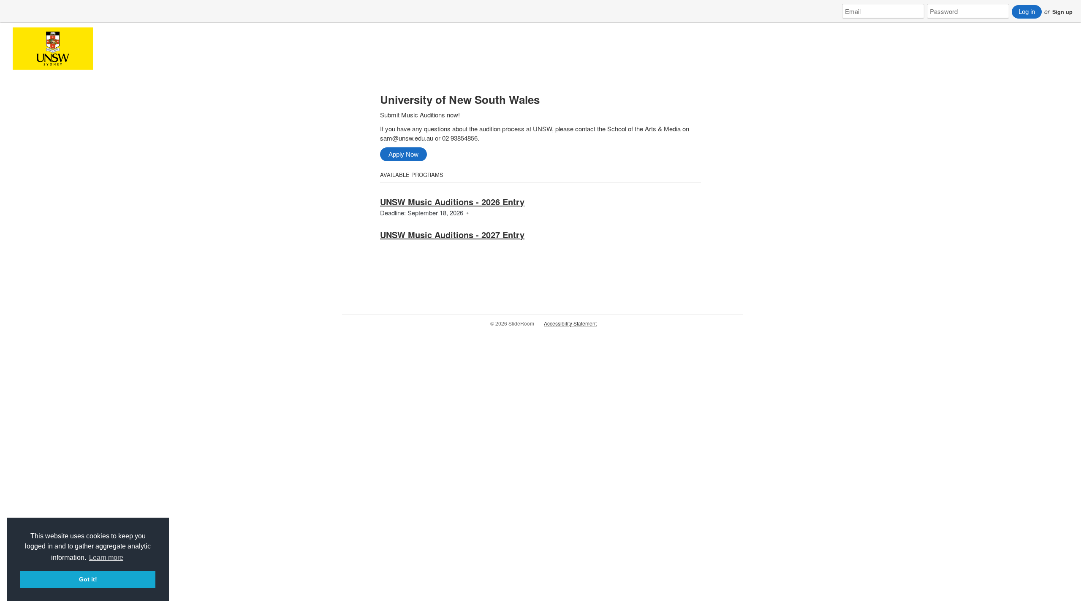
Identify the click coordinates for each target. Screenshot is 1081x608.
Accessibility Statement (570, 323)
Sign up (1062, 12)
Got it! (88, 579)
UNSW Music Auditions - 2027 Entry (452, 234)
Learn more (106, 557)
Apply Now (403, 154)
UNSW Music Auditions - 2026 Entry (452, 201)
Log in (1027, 11)
